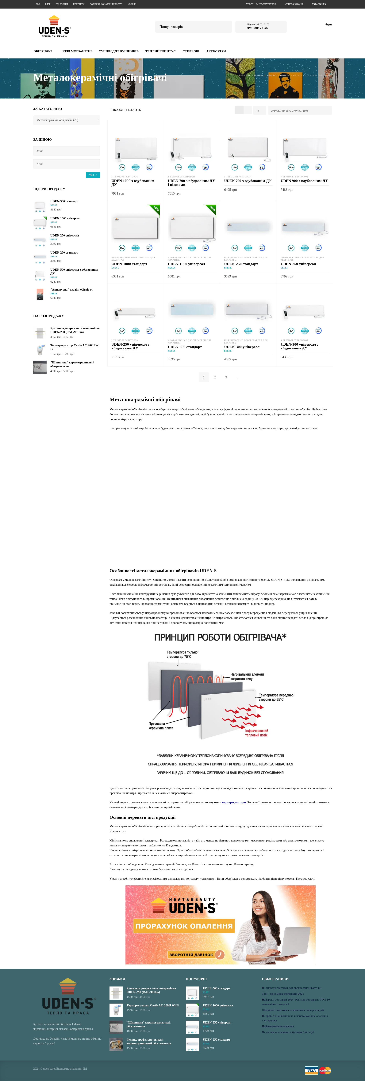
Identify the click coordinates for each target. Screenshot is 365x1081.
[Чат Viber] (307, 26)
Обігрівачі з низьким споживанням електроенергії (293, 1010)
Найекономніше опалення (278, 1026)
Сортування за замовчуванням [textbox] (289, 111)
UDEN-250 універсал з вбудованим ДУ (130, 346)
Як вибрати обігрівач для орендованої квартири (291, 987)
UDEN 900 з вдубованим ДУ (304, 181)
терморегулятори (234, 802)
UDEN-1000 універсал (186, 264)
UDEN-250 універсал (298, 264)
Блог (47, 4)
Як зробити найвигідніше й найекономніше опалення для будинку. (295, 1018)
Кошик (132, 4)
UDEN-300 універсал (241, 347)
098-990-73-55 (257, 28)
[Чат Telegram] (296, 26)
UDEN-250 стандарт (241, 264)
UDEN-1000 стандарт (129, 264)
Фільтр (93, 174)
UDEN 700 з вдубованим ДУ (248, 181)
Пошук (226, 26)
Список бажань (294, 4)
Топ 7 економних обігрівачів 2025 (283, 993)
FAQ (38, 4)
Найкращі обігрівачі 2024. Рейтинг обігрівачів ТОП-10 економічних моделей (296, 1002)
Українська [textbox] (319, 4)
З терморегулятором (125, 177)
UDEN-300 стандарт (185, 347)
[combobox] (319, 4)
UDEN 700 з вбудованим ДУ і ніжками (191, 183)
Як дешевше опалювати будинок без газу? (288, 1032)
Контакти (78, 4)
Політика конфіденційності (106, 4)
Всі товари (62, 4)
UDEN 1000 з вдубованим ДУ (132, 183)
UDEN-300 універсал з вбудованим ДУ (299, 346)
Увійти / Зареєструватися (261, 4)
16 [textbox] (258, 111)
